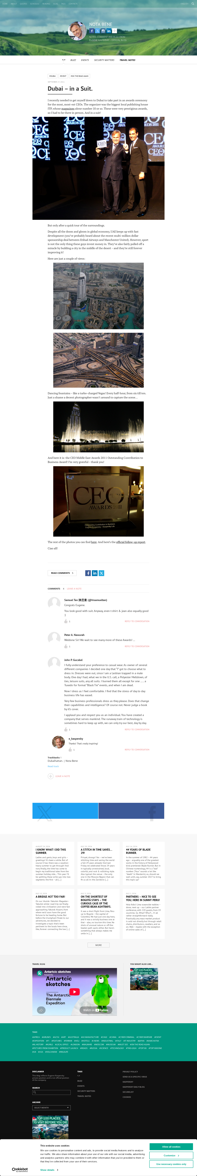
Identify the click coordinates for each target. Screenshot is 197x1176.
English (184, 3)
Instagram (103, 30)
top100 (143, 1048)
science (104, 1048)
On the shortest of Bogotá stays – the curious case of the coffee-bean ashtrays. (96, 901)
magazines (67, 108)
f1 (48, 1041)
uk (35, 1052)
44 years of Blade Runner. (138, 851)
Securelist (128, 1092)
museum (111, 1044)
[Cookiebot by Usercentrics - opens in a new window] (19, 1170)
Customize (169, 1155)
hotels (86, 1041)
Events (85, 60)
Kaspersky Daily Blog (134, 1087)
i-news (96, 1041)
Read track (53, 766)
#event (63, 76)
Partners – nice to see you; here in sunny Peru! (143, 898)
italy (119, 1041)
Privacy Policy (130, 1071)
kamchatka (153, 1041)
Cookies (127, 1097)
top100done (156, 1048)
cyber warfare (145, 1037)
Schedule (34, 3)
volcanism (51, 1052)
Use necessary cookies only (171, 1164)
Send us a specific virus (135, 1076)
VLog (55, 3)
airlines (47, 1037)
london (76, 1044)
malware (87, 1044)
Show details (47, 1170)
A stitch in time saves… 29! (96, 851)
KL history (39, 1044)
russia (94, 1048)
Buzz (73, 60)
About (14, 3)
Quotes (23, 3)
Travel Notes (127, 60)
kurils (50, 1044)
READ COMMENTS (62, 572)
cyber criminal (127, 1037)
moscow (99, 1044)
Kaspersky (128, 1082)
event (158, 1037)
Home (5, 3)
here (94, 542)
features (57, 1041)
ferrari (68, 1041)
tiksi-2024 (131, 1048)
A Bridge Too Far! (50, 896)
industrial (108, 1041)
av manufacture (90, 1037)
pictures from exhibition (46, 1048)
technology (118, 1048)
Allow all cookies (171, 1146)
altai (56, 1037)
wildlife (64, 1052)
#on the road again (79, 76)
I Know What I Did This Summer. (51, 851)
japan (141, 1041)
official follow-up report (130, 542)
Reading (46, 3)
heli (77, 1041)
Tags (63, 3)
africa (37, 1037)
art (64, 1037)
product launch (69, 1048)
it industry (130, 1041)
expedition (39, 1041)
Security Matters (104, 60)
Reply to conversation (137, 621)
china (113, 1037)
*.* (63, 60)
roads (84, 1048)
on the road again (140, 1044)
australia (74, 1037)
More (98, 945)
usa (41, 1052)
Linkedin (108, 30)
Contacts (73, 3)
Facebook (91, 30)
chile (104, 1037)
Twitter (97, 30)
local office (62, 1044)
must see (123, 1044)
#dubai (52, 76)
